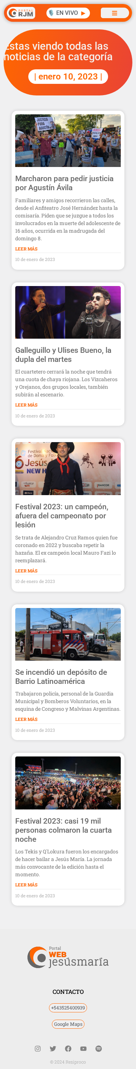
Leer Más (26, 249)
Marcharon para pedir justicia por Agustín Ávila (64, 183)
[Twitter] (53, 1048)
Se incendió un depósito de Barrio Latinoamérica (61, 677)
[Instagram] (37, 1048)
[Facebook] (68, 1048)
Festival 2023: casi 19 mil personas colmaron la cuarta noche (63, 830)
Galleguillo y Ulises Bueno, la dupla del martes (63, 355)
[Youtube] (83, 1048)
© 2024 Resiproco (68, 1062)
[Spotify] (98, 1048)
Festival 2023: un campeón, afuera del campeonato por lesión (61, 515)
